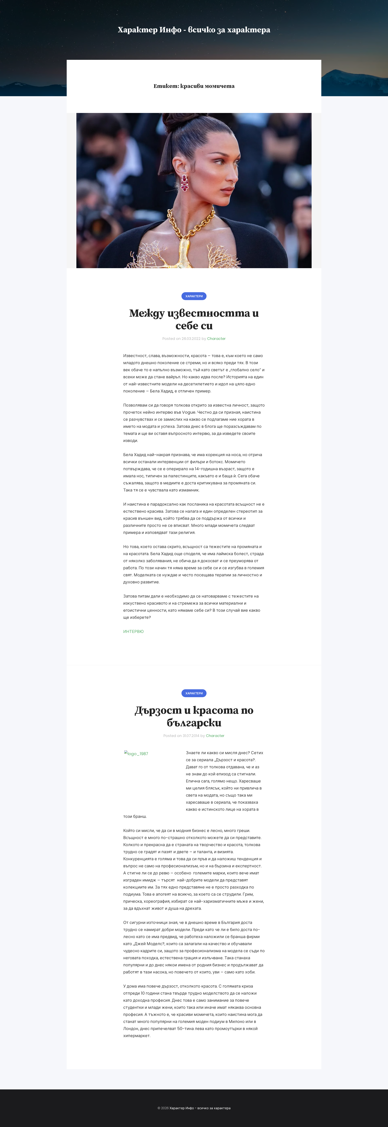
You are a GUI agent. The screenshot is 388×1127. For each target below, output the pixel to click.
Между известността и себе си (194, 320)
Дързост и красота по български (194, 717)
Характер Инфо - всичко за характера (194, 30)
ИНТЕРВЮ (133, 631)
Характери (194, 296)
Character (216, 338)
